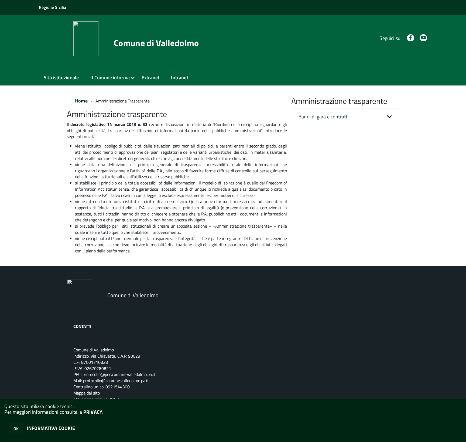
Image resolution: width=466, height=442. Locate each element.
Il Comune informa (110, 77)
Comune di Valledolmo (156, 43)
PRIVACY (92, 412)
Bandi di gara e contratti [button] (324, 116)
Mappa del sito (86, 393)
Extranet (150, 77)
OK (16, 429)
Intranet (179, 77)
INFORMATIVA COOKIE (51, 428)
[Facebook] (410, 38)
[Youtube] (423, 38)
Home (81, 100)
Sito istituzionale (61, 77)
